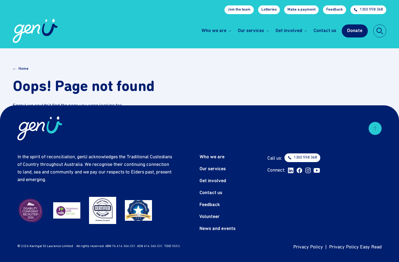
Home (23, 69)
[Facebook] (299, 170)
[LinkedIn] (290, 170)
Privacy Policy (308, 247)
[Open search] (379, 30)
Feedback (334, 10)
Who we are (213, 30)
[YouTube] (317, 170)
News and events (217, 228)
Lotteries (269, 10)
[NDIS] (66, 210)
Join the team (239, 10)
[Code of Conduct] (138, 210)
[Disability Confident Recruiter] (31, 210)
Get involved (289, 30)
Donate (354, 30)
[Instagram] (308, 170)
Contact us (325, 30)
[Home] (35, 31)
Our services (251, 30)
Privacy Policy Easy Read (355, 247)
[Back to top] (375, 128)
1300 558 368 (371, 10)
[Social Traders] (102, 210)
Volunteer (209, 216)
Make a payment (301, 10)
